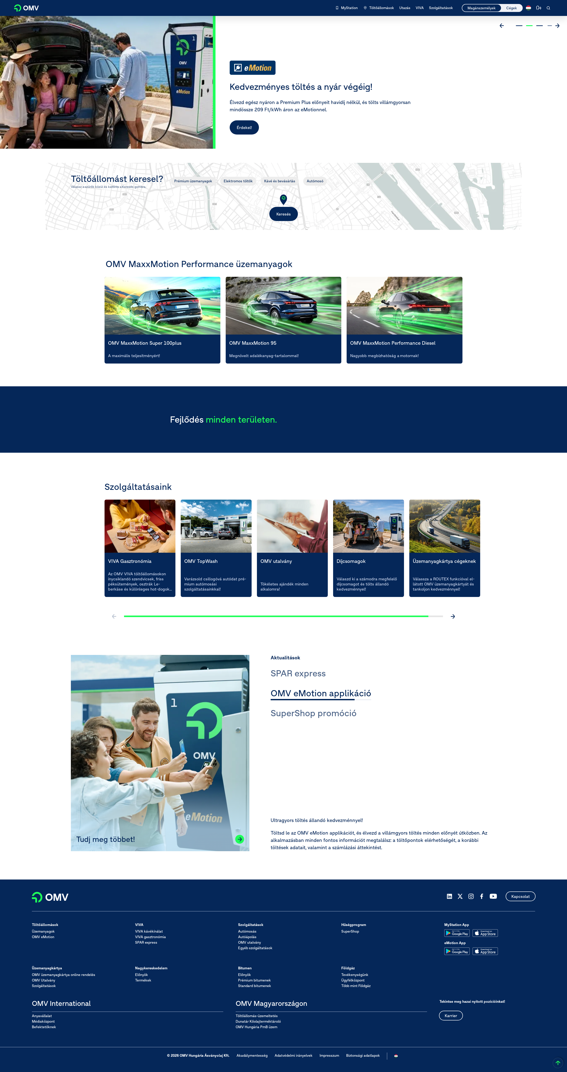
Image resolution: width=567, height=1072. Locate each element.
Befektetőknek (44, 1027)
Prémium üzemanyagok (193, 181)
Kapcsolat (520, 896)
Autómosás (247, 931)
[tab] (298, 674)
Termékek (143, 980)
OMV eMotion (43, 937)
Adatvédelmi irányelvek (294, 1055)
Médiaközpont (43, 1021)
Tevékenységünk (354, 975)
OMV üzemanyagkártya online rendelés (63, 975)
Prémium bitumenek (254, 980)
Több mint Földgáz (356, 986)
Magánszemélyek (482, 8)
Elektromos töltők (238, 181)
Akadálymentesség (252, 1055)
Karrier (451, 1015)
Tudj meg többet (252, 127)
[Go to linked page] (239, 839)
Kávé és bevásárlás (279, 181)
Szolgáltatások (44, 986)
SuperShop (350, 931)
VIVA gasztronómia (150, 937)
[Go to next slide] (557, 25)
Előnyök (141, 975)
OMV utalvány (249, 942)
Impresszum (329, 1055)
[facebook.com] (481, 896)
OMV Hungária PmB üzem (256, 1027)
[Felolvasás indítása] (538, 8)
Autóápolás (247, 937)
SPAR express (146, 942)
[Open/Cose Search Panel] (548, 8)
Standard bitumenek (254, 986)
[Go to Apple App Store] (485, 933)
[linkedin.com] (449, 896)
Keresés (283, 214)
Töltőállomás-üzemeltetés (257, 1016)
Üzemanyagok (43, 931)
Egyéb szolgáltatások (255, 948)
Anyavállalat (42, 1016)
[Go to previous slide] (501, 25)
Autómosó (315, 181)
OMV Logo (24, 7)
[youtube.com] (493, 896)
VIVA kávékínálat (149, 931)
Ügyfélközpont (353, 980)
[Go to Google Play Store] (457, 933)
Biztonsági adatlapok (363, 1055)
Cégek (511, 8)
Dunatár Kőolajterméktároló (258, 1021)
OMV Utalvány (43, 980)
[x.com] (460, 896)
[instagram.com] (471, 896)
